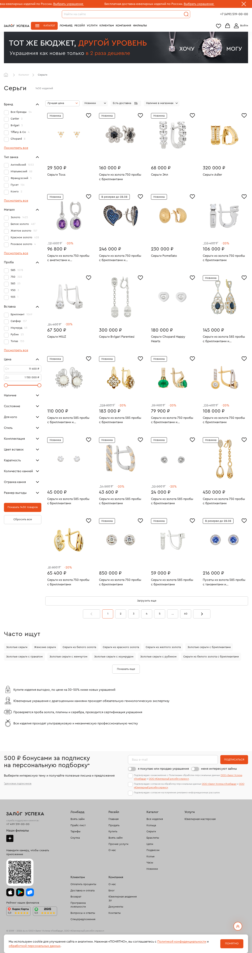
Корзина (228, 26)
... (172, 613)
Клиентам (106, 25)
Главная (7, 75)
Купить (112, 831)
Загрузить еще (146, 600)
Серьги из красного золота (121, 647)
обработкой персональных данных (34, 945)
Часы (149, 862)
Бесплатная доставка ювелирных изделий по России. (113, 4)
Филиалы (140, 25)
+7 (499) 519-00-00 (234, 14)
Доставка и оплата (82, 890)
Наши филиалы (17, 830)
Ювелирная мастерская (200, 819)
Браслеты (152, 837)
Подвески (152, 850)
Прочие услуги (118, 844)
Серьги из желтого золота (163, 647)
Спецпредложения (82, 919)
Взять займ (77, 819)
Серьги (151, 831)
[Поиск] (186, 14)
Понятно (232, 943)
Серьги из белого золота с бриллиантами (211, 656)
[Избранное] (89, 115)
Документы (115, 906)
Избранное (218, 26)
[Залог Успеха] (16, 25)
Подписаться (234, 759)
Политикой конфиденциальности (181, 941)
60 (185, 613)
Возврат (75, 896)
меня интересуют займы (219, 768)
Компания (123, 25)
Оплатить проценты (83, 884)
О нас (112, 850)
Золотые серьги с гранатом (24, 656)
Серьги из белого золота (79, 647)
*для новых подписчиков (18, 783)
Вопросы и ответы (82, 913)
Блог (111, 890)
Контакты (114, 913)
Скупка (75, 837)
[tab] (66, 155)
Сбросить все (22, 519)
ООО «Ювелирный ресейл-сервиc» (169, 779)
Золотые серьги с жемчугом (68, 656)
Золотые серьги (16, 647)
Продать (114, 825)
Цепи (149, 844)
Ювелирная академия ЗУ (122, 898)
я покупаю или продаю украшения (163, 768)
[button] (126, 103)
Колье (150, 856)
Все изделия (154, 819)
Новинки (152, 869)
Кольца (151, 825)
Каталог (49, 25)
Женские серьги (45, 647)
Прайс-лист (78, 825)
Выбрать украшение (38, 4)
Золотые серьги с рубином (158, 656)
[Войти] (240, 26)
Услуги (92, 25)
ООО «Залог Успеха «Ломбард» (219, 784)
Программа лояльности (78, 905)
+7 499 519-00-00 (18, 824)
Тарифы (75, 831)
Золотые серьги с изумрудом (113, 656)
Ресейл (79, 25)
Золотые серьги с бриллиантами (209, 647)
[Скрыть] (244, 4)
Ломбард (66, 25)
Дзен (9, 838)
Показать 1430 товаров (22, 507)
